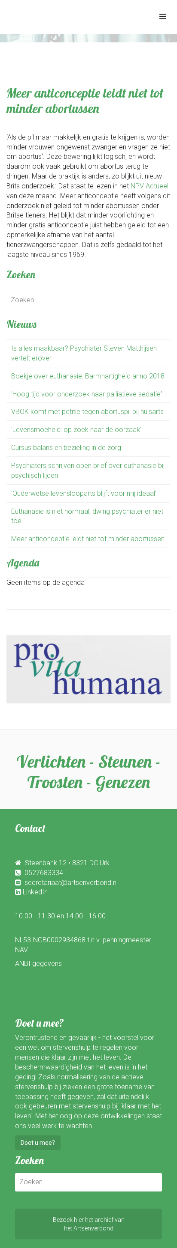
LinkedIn (35, 892)
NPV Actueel (149, 186)
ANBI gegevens (38, 963)
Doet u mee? (38, 1142)
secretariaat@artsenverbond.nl (71, 883)
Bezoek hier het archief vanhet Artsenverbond (89, 1224)
